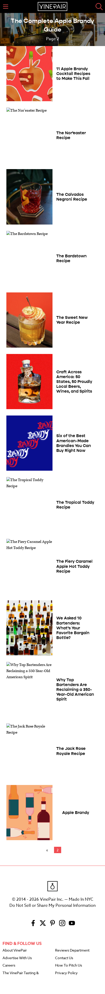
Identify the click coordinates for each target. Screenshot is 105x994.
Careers (9, 965)
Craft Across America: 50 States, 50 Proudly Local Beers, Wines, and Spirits (74, 381)
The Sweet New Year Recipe (72, 320)
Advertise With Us (17, 958)
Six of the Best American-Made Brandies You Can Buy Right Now (73, 443)
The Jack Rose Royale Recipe (71, 751)
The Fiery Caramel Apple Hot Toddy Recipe (74, 566)
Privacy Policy (66, 973)
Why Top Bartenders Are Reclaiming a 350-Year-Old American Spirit (75, 689)
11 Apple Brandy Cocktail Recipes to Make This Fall (73, 73)
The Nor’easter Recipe (71, 135)
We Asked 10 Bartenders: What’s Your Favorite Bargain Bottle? (72, 628)
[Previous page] (48, 850)
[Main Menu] (5, 7)
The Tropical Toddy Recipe (75, 505)
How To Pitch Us (68, 965)
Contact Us (64, 958)
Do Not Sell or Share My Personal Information (52, 905)
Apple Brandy (75, 812)
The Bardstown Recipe (71, 258)
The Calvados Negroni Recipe (71, 197)
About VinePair (15, 950)
